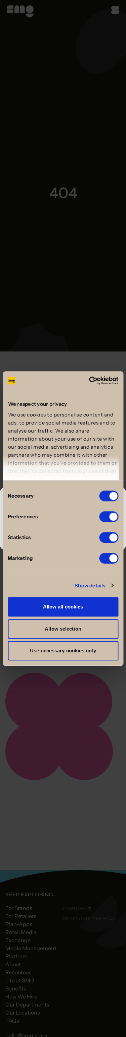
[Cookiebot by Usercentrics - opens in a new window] (89, 380)
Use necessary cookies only (63, 650)
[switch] (108, 516)
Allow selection (63, 629)
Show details (90, 585)
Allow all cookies (63, 606)
